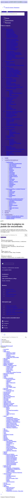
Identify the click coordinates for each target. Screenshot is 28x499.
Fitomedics (12, 172)
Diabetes (8, 103)
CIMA (10, 190)
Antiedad (5, 359)
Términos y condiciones (12, 307)
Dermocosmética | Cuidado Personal (15, 189)
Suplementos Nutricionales (13, 85)
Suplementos (9, 29)
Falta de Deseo (7, 395)
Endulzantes (9, 116)
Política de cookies (10, 311)
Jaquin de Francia (13, 95)
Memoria (8, 82)
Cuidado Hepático (11, 55)
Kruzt (10, 196)
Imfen (10, 177)
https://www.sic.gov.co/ (11, 314)
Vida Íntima (9, 146)
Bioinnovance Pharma (8, 373)
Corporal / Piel (10, 121)
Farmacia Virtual (10, 296)
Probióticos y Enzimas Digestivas (14, 472)
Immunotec (12, 179)
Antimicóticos (9, 99)
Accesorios (9, 152)
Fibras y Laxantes (10, 56)
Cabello (8, 137)
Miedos (8, 480)
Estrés (8, 62)
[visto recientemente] (4, 335)
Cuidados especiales (11, 97)
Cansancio (9, 100)
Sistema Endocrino (11, 41)
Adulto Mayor (9, 78)
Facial (7, 122)
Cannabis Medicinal (11, 476)
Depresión (8, 477)
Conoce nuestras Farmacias (13, 217)
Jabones (11, 144)
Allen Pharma (12, 166)
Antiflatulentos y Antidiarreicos (14, 54)
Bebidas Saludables (11, 115)
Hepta (10, 194)
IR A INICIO (3, 237)
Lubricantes (9, 489)
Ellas (7, 105)
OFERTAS (7, 211)
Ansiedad (8, 474)
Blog (7, 292)
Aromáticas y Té (10, 114)
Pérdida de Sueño (11, 83)
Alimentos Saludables (12, 112)
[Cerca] (1, 342)
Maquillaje (8, 371)
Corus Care (12, 191)
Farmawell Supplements (15, 163)
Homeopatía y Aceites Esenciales (14, 87)
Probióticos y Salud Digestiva (13, 73)
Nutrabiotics (12, 184)
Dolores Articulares (11, 81)
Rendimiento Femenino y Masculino (15, 149)
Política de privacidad (11, 306)
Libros (7, 155)
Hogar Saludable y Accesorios (13, 151)
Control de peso (10, 31)
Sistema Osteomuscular (12, 48)
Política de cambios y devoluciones (14, 312)
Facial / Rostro (9, 370)
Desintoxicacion (10, 33)
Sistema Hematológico (12, 44)
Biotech (11, 91)
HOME (6, 158)
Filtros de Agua (10, 153)
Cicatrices (11, 140)
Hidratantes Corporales (15, 143)
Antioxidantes (9, 30)
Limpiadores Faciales (8, 434)
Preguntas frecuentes (11, 294)
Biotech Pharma (13, 205)
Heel (10, 94)
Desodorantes (12, 142)
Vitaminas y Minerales (12, 37)
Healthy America (13, 176)
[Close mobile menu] (1, 344)
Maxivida (5, 438)
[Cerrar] (1, 339)
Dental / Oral (9, 368)
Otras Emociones (10, 64)
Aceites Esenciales (11, 88)
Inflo (4, 428)
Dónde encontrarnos (11, 291)
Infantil (7, 67)
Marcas (5, 436)
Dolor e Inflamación (11, 104)
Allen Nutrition (12, 164)
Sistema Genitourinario (12, 43)
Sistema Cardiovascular (12, 40)
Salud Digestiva (10, 51)
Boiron (11, 204)
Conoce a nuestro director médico (14, 216)
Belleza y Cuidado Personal (13, 118)
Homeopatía (9, 90)
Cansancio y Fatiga (11, 79)
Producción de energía (12, 35)
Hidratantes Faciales (14, 133)
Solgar (11, 186)
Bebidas (8, 444)
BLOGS (7, 212)
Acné (10, 130)
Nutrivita (11, 185)
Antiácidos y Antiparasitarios (13, 52)
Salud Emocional (10, 61)
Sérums (11, 134)
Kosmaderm (12, 195)
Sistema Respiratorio (11, 49)
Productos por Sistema (12, 39)
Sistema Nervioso (10, 46)
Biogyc (11, 168)
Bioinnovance (12, 202)
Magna (5, 435)
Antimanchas (12, 132)
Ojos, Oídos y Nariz (11, 109)
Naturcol (11, 183)
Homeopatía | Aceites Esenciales (14, 198)
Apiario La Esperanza (8, 363)
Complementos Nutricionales (13, 71)
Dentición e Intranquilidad (12, 72)
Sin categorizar (6, 484)
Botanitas (11, 170)
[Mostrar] (1, 4)
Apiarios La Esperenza (15, 167)
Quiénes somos (10, 218)
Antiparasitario (10, 68)
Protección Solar (10, 136)
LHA (10, 209)
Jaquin (7, 412)
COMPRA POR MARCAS (11, 160)
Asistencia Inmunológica (12, 70)
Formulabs (12, 173)
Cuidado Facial (10, 129)
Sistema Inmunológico (12, 45)
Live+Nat (11, 180)
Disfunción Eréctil (10, 147)
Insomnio (8, 106)
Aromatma (11, 201)
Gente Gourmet (13, 175)
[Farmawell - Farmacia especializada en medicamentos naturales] (7, 11)
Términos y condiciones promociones (15, 309)
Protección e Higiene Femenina (14, 125)
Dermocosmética (10, 127)
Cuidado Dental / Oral (11, 124)
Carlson (11, 171)
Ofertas (5, 453)
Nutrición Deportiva (11, 34)
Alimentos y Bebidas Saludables (14, 111)
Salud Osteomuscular (11, 423)
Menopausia (9, 108)
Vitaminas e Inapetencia (12, 76)
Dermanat (11, 192)
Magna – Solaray (13, 181)
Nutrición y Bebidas (8, 440)
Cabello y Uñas (10, 120)
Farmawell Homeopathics (15, 93)
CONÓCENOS (8, 214)
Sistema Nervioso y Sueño (12, 425)
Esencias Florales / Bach (12, 478)
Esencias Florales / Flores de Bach (15, 65)
